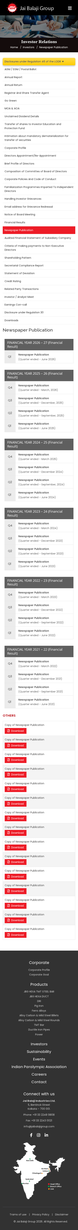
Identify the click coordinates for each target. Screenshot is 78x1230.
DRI (39, 1001)
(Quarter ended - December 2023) (40, 538)
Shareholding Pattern (18, 258)
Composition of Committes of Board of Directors (36, 171)
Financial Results (15, 222)
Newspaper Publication (19, 230)
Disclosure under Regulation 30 (24, 312)
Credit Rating (13, 281)
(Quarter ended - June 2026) (37, 357)
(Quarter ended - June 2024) (37, 495)
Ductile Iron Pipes (39, 1029)
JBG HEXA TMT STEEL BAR (39, 991)
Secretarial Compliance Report (24, 265)
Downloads (11, 320)
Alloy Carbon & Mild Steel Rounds (39, 1020)
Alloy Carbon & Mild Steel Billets (39, 1015)
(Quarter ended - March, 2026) (38, 388)
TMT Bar (39, 1025)
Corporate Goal (39, 974)
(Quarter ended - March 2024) (38, 526)
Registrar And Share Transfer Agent (27, 93)
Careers (39, 1074)
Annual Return (13, 85)
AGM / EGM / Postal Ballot (20, 69)
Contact (39, 1081)
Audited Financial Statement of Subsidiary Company (38, 238)
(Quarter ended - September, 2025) (41, 413)
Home (14, 47)
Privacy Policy (40, 1214)
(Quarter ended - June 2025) (37, 426)
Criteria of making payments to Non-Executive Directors (34, 248)
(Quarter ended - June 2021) (36, 702)
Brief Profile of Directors (19, 163)
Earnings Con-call (16, 304)
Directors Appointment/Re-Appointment (30, 155)
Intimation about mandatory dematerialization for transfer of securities (36, 138)
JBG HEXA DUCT (39, 996)
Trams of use (18, 1214)
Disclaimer (61, 1214)
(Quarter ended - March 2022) (37, 664)
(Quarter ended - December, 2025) (40, 400)
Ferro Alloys (39, 1010)
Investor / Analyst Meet (19, 297)
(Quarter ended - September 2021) (40, 689)
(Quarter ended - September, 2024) (41, 482)
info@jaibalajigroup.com (39, 1126)
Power (39, 1034)
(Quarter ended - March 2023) (37, 595)
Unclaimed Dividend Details (22, 116)
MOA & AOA (12, 108)
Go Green (11, 100)
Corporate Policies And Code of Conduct (30, 179)
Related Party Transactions (22, 289)
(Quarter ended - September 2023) (41, 551)
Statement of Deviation (20, 273)
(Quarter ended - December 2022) (40, 607)
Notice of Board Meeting (20, 214)
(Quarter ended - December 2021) (40, 676)
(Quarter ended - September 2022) (41, 620)
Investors (39, 1044)
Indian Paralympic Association (39, 1066)
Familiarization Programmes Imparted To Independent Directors (39, 189)
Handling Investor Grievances (23, 199)
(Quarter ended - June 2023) (37, 564)
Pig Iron (39, 1006)
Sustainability (39, 1051)
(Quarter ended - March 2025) (37, 457)
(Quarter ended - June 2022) (37, 633)
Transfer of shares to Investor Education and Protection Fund (33, 126)
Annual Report (13, 77)
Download (17, 731)
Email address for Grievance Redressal (29, 207)
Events (39, 1059)
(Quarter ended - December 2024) (40, 469)
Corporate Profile (15, 148)
